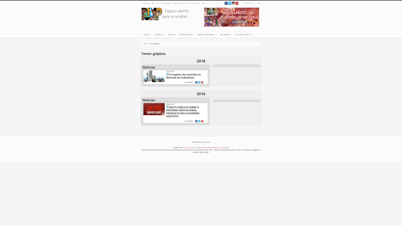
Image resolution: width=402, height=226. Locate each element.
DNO (157, 3)
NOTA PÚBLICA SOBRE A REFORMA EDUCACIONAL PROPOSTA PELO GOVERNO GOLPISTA (182, 111)
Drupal (207, 142)
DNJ (153, 3)
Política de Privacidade (204, 148)
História (157, 34)
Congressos (146, 3)
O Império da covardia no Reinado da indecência (183, 76)
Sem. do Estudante (194, 3)
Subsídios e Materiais (204, 34)
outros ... (204, 3)
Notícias (171, 35)
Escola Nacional (166, 3)
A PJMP (145, 34)
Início (145, 44)
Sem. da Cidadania (179, 3)
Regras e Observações (221, 148)
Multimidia (223, 34)
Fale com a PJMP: (241, 34)
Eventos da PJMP (186, 35)
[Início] (151, 14)
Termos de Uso (190, 148)
